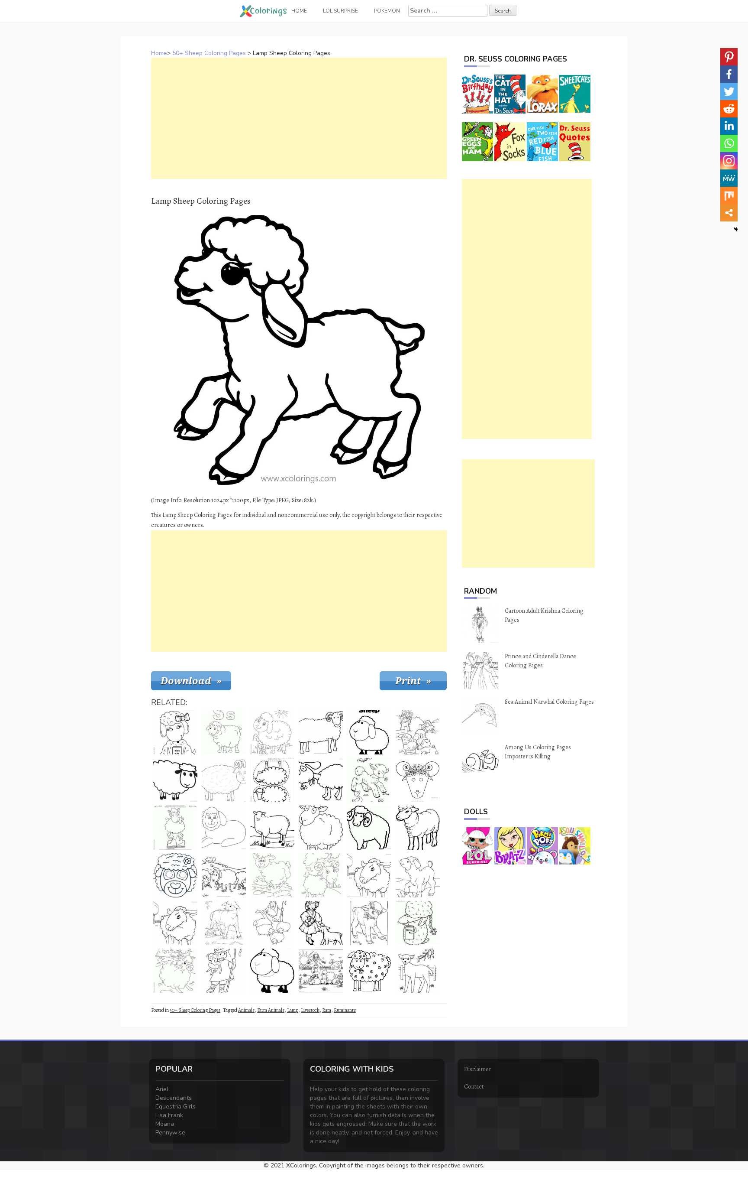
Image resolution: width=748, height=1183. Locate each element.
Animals (246, 1010)
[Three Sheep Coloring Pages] (224, 875)
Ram (326, 1010)
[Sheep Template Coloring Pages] (272, 780)
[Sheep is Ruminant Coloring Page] (272, 875)
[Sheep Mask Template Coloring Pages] (175, 875)
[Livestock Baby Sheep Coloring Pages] (418, 875)
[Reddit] (729, 108)
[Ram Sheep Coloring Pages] (321, 732)
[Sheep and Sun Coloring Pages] (272, 732)
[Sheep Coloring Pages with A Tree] (369, 875)
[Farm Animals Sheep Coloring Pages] (418, 828)
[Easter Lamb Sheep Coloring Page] (369, 923)
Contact (474, 1086)
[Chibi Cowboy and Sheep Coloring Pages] (418, 732)
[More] (729, 212)
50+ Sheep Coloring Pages (209, 53)
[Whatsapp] (729, 143)
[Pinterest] (729, 56)
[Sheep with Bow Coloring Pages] (175, 732)
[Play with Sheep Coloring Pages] (321, 970)
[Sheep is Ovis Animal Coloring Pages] (272, 828)
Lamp (292, 1010)
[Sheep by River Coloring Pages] (175, 970)
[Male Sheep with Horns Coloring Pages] (418, 780)
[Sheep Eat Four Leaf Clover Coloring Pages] (369, 970)
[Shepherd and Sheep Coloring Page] (224, 970)
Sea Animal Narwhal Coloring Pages (549, 702)
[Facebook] (729, 74)
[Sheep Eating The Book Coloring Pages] (175, 828)
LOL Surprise (340, 10)
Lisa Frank (169, 1115)
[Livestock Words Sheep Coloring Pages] (369, 732)
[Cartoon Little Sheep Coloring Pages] (272, 970)
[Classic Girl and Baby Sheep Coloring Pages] (321, 923)
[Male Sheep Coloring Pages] (224, 780)
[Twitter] (729, 91)
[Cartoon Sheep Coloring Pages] (321, 828)
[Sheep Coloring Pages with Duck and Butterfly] (369, 780)
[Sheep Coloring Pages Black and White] (175, 780)
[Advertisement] (299, 118)
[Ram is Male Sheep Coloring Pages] (175, 923)
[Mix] (729, 195)
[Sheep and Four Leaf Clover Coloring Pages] (321, 780)
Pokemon (387, 10)
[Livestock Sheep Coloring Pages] (418, 970)
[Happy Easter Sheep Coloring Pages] (418, 923)
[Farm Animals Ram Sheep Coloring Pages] (369, 828)
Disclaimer (477, 1069)
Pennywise (170, 1132)
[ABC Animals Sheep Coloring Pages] (224, 732)
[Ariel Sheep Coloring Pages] (224, 828)
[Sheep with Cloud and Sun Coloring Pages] (321, 875)
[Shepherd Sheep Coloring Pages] (272, 923)
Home (159, 53)
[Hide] (735, 229)
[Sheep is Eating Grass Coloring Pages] (224, 923)
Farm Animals (270, 1010)
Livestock (310, 1010)
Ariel (161, 1089)
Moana (164, 1124)
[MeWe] (729, 178)
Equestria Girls (175, 1106)
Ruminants (345, 1010)
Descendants (173, 1098)
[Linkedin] (729, 126)
